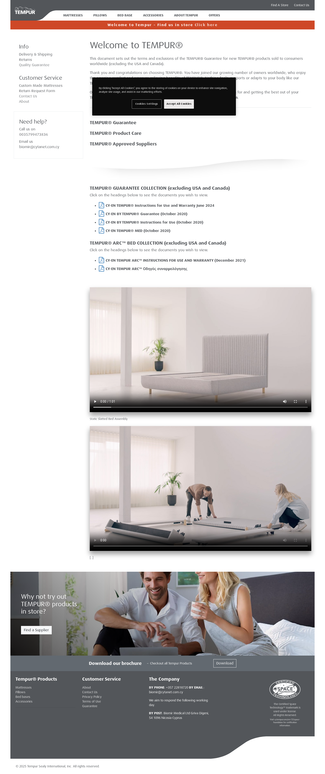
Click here (206, 25)
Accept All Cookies (178, 104)
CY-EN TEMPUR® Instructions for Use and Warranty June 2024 (160, 205)
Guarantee (89, 706)
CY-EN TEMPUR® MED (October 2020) (138, 230)
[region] (164, 96)
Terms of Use (91, 701)
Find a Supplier (36, 630)
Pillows (100, 15)
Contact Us (301, 5)
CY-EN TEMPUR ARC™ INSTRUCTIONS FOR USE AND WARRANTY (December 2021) (176, 260)
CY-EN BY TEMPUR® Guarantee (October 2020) (146, 214)
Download (224, 663)
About (24, 101)
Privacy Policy (92, 697)
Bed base (124, 15)
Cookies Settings (146, 104)
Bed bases (22, 697)
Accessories (153, 15)
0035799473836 (33, 134)
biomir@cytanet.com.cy (39, 147)
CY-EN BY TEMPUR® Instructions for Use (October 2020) (154, 222)
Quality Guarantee (34, 65)
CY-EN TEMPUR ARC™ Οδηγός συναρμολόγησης (146, 268)
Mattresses (73, 15)
